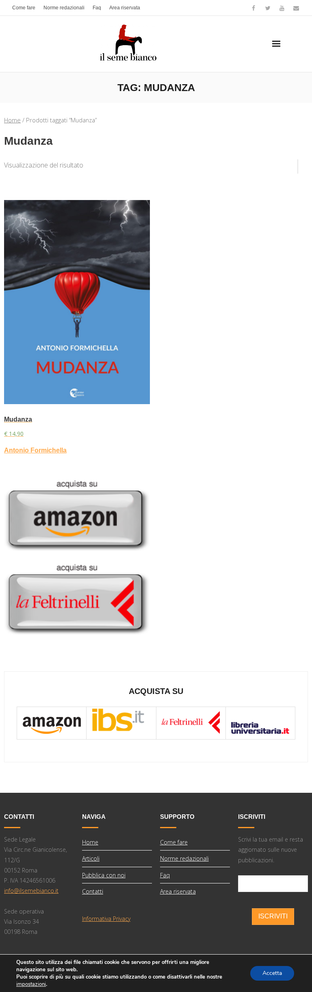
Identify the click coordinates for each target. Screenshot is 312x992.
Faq (97, 8)
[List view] (303, 163)
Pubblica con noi (104, 875)
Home (12, 120)
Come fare (23, 8)
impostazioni (31, 984)
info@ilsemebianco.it (31, 890)
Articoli (91, 858)
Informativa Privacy (106, 918)
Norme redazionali (63, 8)
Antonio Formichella (35, 450)
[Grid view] (294, 163)
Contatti (92, 891)
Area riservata (124, 8)
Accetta (272, 973)
